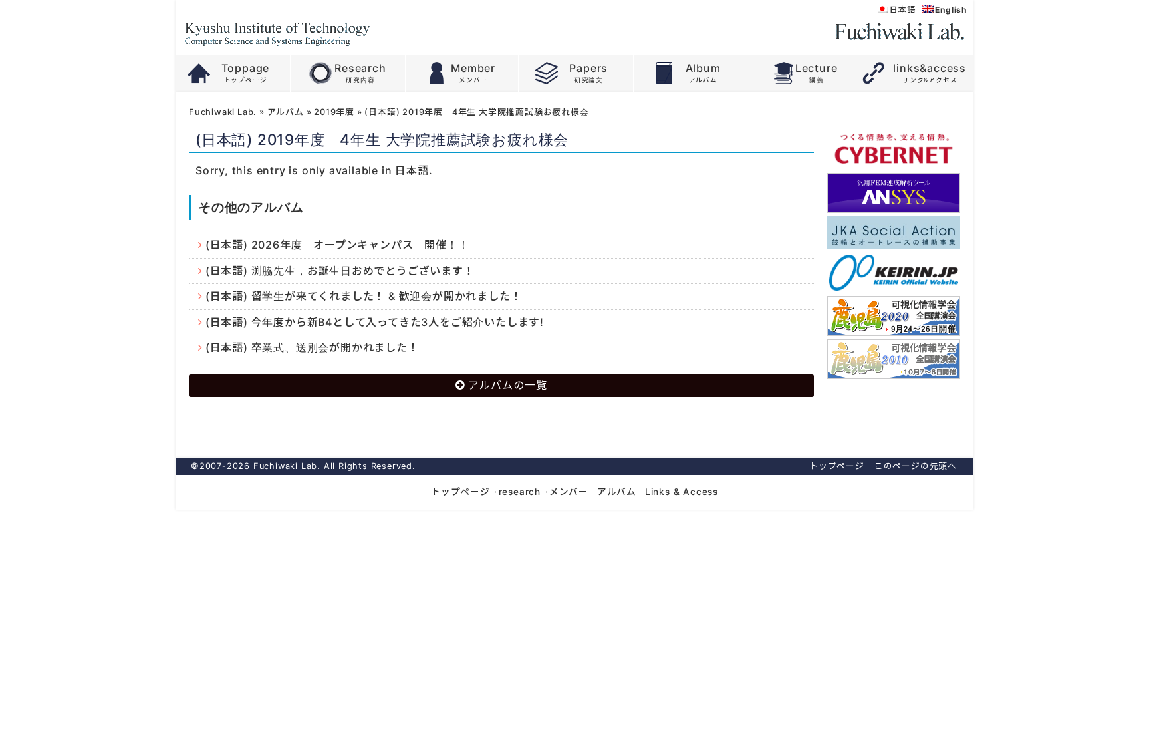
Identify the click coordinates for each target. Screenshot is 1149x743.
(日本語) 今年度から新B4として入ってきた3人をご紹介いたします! (374, 322)
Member (473, 67)
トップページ (836, 466)
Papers (588, 67)
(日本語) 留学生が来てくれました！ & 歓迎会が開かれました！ (363, 296)
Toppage (245, 67)
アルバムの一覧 (507, 385)
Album (703, 67)
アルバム (285, 112)
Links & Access (681, 491)
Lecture (816, 67)
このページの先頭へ (915, 466)
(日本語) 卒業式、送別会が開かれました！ (312, 347)
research (520, 491)
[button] (893, 414)
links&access (929, 67)
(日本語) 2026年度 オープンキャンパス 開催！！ (337, 244)
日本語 (411, 170)
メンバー (568, 491)
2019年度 (334, 112)
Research (360, 67)
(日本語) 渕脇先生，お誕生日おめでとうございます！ (340, 270)
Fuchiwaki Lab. (223, 112)
